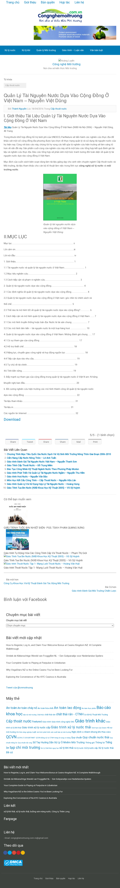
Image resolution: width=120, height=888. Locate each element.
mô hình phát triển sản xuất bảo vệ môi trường (54, 732)
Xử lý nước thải (106, 748)
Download (12, 419)
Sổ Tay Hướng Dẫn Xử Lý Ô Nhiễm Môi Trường (59, 742)
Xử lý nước (10, 50)
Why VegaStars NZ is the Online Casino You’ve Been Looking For (39, 669)
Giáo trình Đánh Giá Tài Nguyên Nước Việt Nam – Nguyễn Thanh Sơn (42, 461)
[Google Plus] (14, 853)
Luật (34, 732)
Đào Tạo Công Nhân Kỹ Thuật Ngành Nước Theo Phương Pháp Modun (43, 469)
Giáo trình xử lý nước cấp (36, 727)
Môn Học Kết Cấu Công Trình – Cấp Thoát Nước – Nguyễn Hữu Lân (41, 480)
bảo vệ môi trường (30, 715)
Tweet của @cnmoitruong (19, 687)
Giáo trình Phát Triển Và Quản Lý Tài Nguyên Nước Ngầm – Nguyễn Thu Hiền (46, 472)
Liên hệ (79, 2)
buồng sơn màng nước (40, 811)
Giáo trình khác (90, 721)
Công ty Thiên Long (61, 811)
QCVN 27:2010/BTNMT (26, 738)
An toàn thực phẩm (89, 708)
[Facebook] (5, 853)
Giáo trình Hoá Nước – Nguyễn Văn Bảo (27, 476)
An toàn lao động (67, 708)
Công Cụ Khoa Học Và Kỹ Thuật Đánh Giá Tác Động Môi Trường (36, 583)
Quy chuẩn (76, 737)
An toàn (11, 708)
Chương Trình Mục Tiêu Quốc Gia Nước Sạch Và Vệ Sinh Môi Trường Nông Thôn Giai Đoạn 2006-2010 (59, 454)
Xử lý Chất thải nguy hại (50, 748)
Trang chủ (12, 2)
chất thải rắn (50, 714)
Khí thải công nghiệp (24, 732)
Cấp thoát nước (12, 85)
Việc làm (9, 59)
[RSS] (23, 853)
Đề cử (9, 752)
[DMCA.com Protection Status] (13, 865)
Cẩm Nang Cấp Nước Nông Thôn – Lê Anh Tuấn (31, 458)
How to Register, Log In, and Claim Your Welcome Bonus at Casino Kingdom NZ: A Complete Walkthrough (52, 772)
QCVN (11, 737)
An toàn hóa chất (45, 708)
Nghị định (77, 732)
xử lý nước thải (22, 811)
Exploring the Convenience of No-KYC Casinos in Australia (36, 676)
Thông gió (90, 742)
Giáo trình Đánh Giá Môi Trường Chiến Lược (94, 590)
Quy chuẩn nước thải (96, 737)
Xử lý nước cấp (91, 748)
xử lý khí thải (66, 747)
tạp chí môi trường (25, 747)
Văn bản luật (96, 50)
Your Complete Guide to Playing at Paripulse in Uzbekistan (35, 662)
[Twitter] (10, 853)
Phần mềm (106, 732)
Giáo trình (46, 722)
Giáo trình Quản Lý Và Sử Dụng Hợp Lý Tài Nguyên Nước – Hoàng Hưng (43, 484)
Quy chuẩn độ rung (25, 743)
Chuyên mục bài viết (16, 620)
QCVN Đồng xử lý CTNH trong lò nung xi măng (53, 738)
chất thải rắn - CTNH (69, 714)
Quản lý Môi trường (46, 50)
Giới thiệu (30, 2)
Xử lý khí (26, 50)
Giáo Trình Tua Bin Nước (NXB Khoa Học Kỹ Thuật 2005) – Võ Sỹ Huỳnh (43, 487)
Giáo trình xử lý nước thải (71, 727)
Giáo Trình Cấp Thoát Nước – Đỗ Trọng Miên (29, 465)
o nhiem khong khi (91, 732)
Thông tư (100, 742)
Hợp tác (64, 2)
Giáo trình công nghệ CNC (63, 722)
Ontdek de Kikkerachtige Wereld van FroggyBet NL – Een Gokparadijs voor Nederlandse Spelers (54, 655)
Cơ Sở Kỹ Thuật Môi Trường (96, 714)
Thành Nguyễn (19, 108)
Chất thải (40, 715)
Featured (37, 721)
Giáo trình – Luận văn (73, 50)
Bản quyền (48, 2)
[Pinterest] (18, 853)
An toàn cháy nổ (27, 708)
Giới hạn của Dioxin (99, 728)
